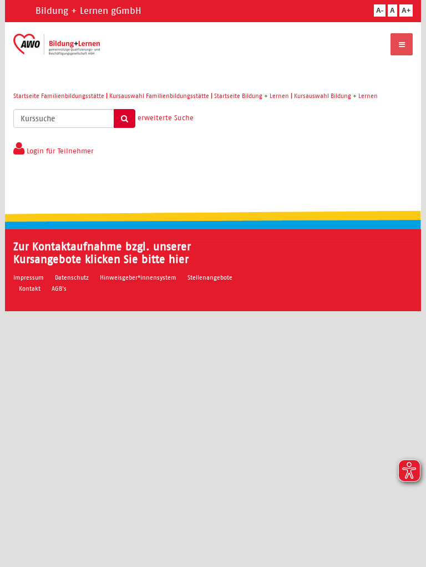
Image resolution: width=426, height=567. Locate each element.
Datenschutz (72, 277)
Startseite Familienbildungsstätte (58, 95)
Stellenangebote (209, 277)
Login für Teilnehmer (59, 151)
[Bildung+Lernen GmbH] (56, 44)
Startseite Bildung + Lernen (251, 95)
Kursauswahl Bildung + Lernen (336, 95)
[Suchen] (124, 118)
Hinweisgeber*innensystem (138, 277)
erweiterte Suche (166, 118)
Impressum (28, 277)
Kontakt (29, 288)
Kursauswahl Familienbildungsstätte (159, 95)
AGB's (59, 288)
